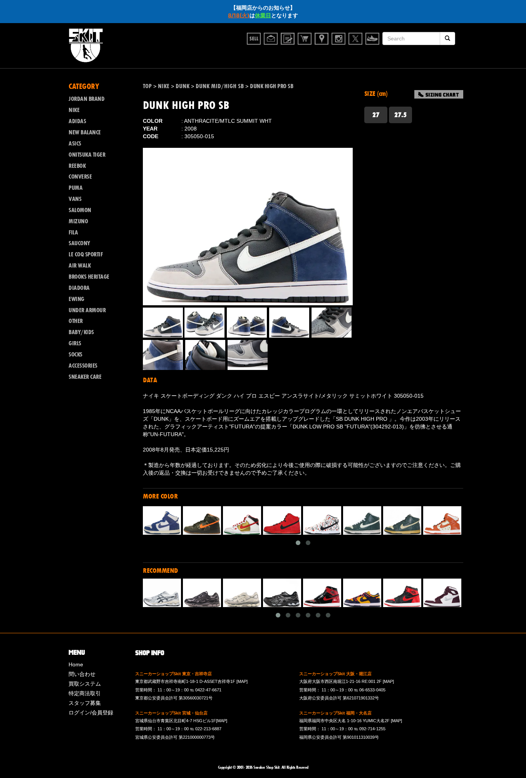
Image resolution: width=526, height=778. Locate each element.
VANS (75, 199)
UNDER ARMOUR (87, 310)
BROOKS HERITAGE (89, 277)
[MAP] (242, 681)
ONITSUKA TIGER (87, 155)
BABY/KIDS (81, 332)
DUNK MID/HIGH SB (220, 86)
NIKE (163, 86)
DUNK (182, 86)
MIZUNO (78, 221)
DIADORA (79, 288)
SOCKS (75, 354)
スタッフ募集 (85, 703)
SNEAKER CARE (85, 377)
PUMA (75, 188)
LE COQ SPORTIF (85, 254)
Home (76, 664)
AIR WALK (79, 265)
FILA (73, 232)
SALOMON (80, 210)
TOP (147, 86)
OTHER (76, 321)
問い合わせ (82, 674)
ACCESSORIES (83, 366)
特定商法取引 (85, 693)
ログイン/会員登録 (91, 712)
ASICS (75, 143)
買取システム (85, 684)
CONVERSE (80, 177)
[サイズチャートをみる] (438, 94)
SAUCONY (79, 243)
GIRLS (75, 343)
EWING (76, 299)
